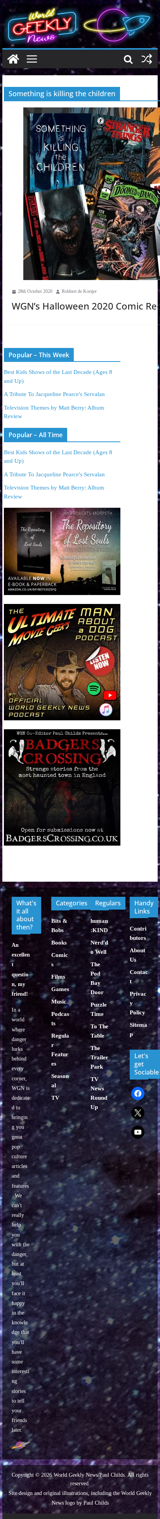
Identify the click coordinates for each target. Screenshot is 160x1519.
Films (58, 977)
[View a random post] (146, 59)
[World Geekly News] (80, 8)
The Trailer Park (99, 1057)
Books (59, 942)
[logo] (21, 1445)
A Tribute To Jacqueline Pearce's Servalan (54, 394)
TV (55, 1098)
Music (58, 1001)
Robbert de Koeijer (79, 291)
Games (60, 989)
